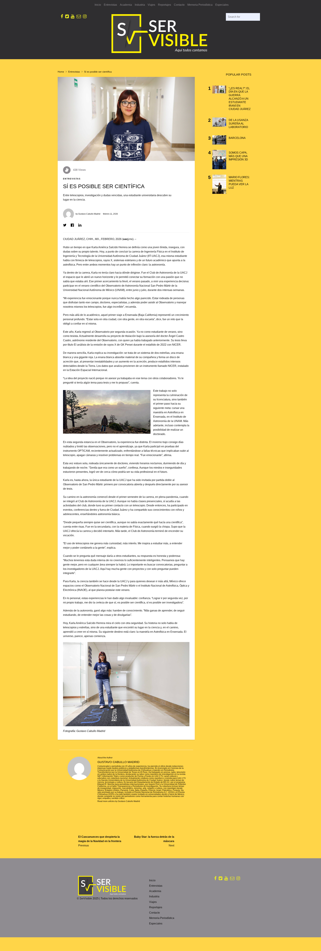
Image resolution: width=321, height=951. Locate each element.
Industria (140, 4)
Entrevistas (110, 4)
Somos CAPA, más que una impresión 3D (238, 156)
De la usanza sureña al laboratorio (238, 124)
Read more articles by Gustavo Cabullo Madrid (118, 801)
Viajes (151, 4)
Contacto (179, 4)
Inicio (98, 4)
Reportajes (164, 4)
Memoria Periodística (199, 4)
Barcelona (237, 138)
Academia (126, 4)
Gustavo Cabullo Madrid (89, 214)
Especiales (222, 4)
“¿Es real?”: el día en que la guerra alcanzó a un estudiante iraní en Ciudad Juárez (240, 99)
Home (61, 71)
